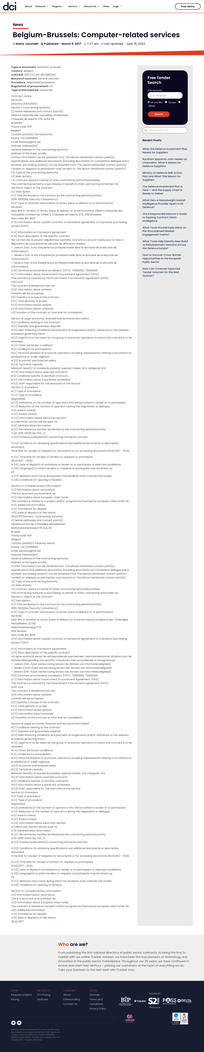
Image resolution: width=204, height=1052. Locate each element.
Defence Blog (71, 999)
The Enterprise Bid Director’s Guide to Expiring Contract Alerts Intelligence (164, 217)
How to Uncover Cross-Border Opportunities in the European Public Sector (161, 258)
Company (69, 990)
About (28, 6)
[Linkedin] (19, 1023)
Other (93, 990)
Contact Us (70, 1004)
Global (151, 105)
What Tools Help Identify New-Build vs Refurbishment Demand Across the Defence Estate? (165, 244)
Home (14, 990)
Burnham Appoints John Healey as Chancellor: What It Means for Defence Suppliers (164, 162)
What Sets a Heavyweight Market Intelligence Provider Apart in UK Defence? (163, 203)
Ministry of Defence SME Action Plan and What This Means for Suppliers (162, 176)
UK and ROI (156, 102)
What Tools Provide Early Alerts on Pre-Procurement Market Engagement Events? (164, 231)
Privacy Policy (97, 1008)
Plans (106, 6)
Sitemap (94, 995)
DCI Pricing (43, 995)
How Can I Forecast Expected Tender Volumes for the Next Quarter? (161, 272)
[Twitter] (13, 1023)
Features (42, 999)
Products (43, 990)
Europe (172, 102)
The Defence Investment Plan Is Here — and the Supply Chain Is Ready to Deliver (162, 190)
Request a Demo (21, 995)
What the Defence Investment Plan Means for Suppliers (164, 150)
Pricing (15, 999)
